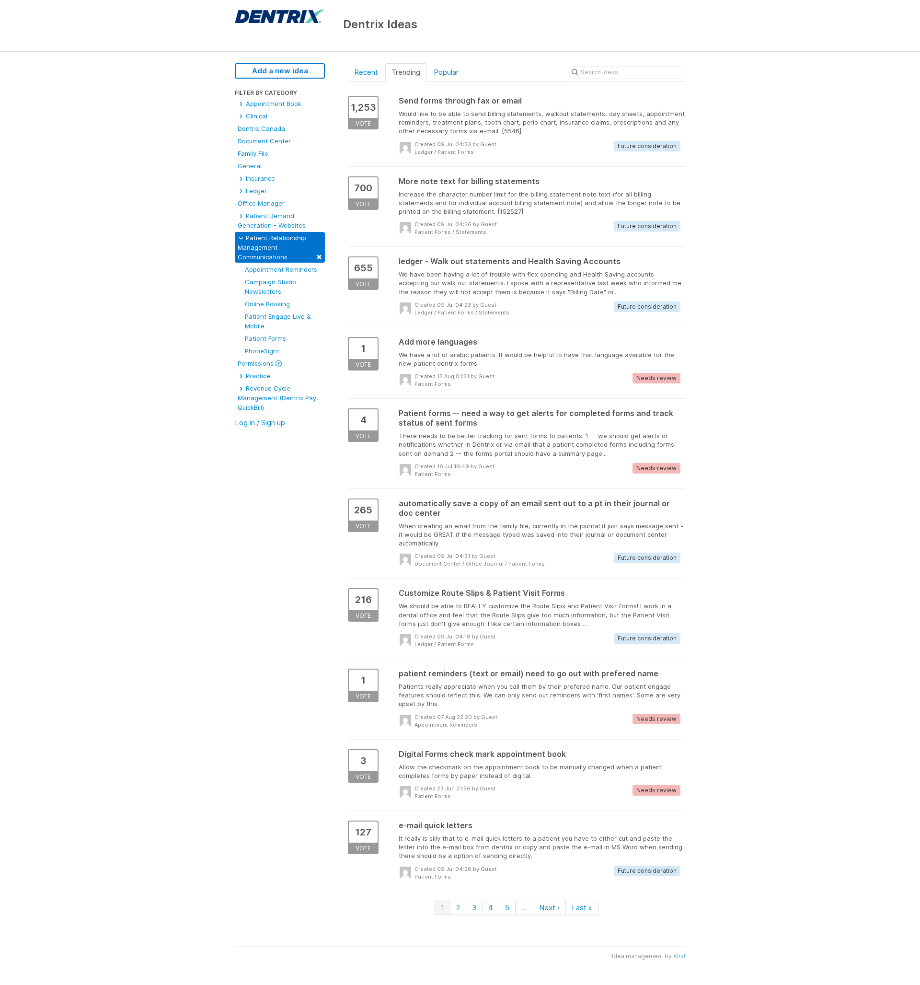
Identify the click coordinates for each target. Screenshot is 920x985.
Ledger (255, 191)
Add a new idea (280, 70)
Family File (253, 153)
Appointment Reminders (281, 269)
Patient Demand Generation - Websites (272, 220)
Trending (405, 72)
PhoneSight (262, 351)
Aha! (679, 956)
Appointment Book (272, 103)
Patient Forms (265, 338)
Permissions (257, 363)
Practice (257, 376)
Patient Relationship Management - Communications (280, 247)
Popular (446, 72)
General (250, 166)
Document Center (264, 141)
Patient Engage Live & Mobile (278, 321)
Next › (549, 907)
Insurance (259, 178)
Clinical (255, 116)
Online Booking (267, 304)
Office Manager (261, 203)
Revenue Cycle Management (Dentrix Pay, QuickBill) (278, 397)
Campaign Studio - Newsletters (273, 286)
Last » (582, 907)
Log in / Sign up (260, 422)
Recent (366, 72)
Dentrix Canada (261, 128)
